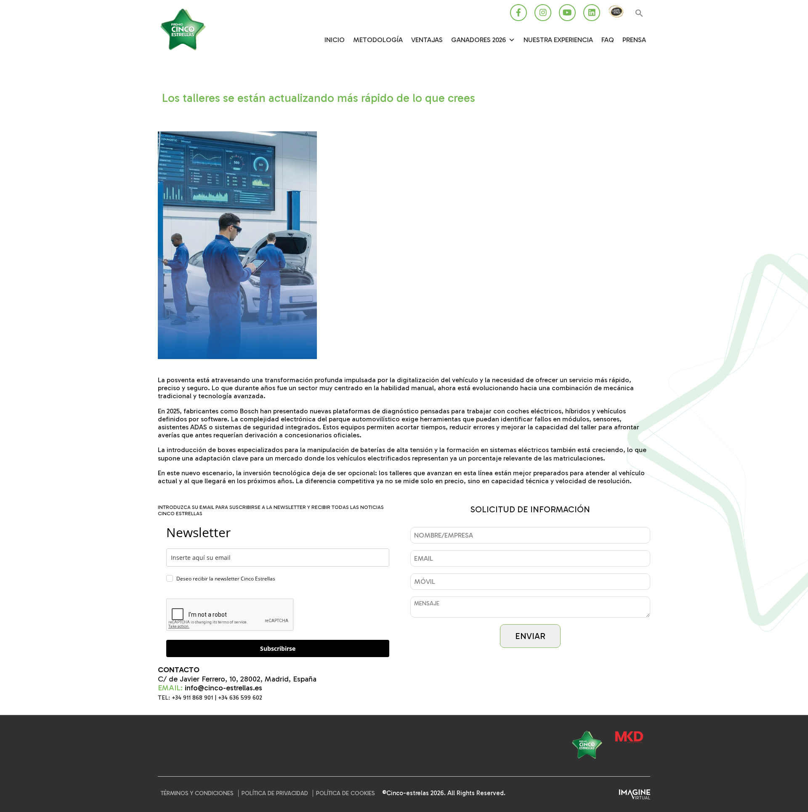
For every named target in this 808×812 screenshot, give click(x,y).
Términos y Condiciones (197, 793)
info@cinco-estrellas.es (223, 687)
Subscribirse (277, 648)
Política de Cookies (345, 793)
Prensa (634, 40)
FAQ (607, 40)
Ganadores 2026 (478, 40)
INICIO (334, 40)
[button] (639, 13)
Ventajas (427, 40)
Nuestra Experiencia (558, 40)
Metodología (378, 40)
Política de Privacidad (275, 793)
